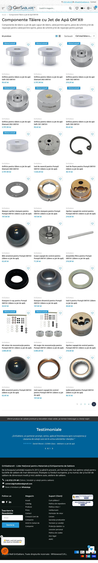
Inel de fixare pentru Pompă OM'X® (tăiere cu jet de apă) (81, 167)
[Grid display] (56, 36)
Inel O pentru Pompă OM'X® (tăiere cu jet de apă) (80, 301)
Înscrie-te (10, 528)
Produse (28, 510)
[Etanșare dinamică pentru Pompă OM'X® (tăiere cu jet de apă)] (49, 279)
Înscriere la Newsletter (7, 515)
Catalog (28, 506)
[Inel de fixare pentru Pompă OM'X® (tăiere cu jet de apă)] (81, 145)
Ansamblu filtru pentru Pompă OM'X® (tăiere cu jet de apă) (78, 257)
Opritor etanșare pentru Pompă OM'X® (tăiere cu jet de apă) (47, 212)
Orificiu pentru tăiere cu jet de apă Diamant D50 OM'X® (16, 167)
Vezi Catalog (3, 8)
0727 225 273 (67, 2)
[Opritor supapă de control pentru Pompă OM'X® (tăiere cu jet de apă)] (81, 190)
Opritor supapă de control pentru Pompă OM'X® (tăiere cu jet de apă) (81, 212)
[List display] (60, 36)
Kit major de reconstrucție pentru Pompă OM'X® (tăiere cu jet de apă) (49, 346)
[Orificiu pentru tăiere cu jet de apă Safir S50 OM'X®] (81, 100)
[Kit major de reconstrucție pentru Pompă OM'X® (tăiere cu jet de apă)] (49, 324)
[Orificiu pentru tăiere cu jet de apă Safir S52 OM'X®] (81, 56)
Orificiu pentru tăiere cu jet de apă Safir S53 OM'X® (16, 78)
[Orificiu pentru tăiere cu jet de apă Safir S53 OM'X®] (17, 56)
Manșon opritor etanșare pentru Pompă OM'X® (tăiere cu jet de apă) (17, 212)
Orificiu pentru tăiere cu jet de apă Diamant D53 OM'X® (48, 78)
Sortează (68, 36)
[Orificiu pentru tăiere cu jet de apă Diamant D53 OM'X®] (49, 56)
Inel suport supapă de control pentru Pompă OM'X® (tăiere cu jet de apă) (48, 392)
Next (94, 404)
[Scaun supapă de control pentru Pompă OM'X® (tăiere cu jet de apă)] (49, 235)
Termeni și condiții (56, 526)
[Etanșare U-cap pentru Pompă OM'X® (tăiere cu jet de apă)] (17, 279)
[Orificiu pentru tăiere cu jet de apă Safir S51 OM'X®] (49, 100)
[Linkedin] (10, 505)
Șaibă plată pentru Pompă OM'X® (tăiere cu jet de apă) (80, 391)
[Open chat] (4, 551)
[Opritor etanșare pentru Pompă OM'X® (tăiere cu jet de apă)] (49, 190)
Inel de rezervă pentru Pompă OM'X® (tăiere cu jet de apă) (46, 167)
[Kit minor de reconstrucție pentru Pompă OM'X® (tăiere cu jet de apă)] (17, 324)
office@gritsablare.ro (81, 2)
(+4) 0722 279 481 (12, 483)
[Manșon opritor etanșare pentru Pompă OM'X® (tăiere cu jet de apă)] (17, 190)
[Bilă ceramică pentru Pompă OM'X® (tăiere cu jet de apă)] (17, 235)
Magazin (29, 499)
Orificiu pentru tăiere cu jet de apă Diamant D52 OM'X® (16, 123)
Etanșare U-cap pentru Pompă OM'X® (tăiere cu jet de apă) (14, 301)
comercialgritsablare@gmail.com (18, 487)
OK (70, 8)
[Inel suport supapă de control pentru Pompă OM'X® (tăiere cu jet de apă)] (49, 369)
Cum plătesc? (54, 503)
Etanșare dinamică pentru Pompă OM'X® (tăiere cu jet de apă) (48, 301)
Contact (93, 2)
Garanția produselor (57, 523)
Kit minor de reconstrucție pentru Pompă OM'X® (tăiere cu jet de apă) (17, 346)
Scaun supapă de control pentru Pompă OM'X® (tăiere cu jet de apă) (49, 257)
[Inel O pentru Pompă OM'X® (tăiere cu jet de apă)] (81, 279)
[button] (28, 44)
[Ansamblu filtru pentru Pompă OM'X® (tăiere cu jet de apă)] (81, 235)
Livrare (51, 519)
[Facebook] (6, 505)
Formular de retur (56, 516)
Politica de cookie (56, 536)
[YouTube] (3, 505)
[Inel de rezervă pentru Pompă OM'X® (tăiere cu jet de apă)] (49, 145)
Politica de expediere (57, 506)
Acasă (4, 15)
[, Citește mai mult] (83, 8)
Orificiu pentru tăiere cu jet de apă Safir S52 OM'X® (80, 78)
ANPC (51, 542)
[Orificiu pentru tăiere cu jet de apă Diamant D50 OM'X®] (17, 145)
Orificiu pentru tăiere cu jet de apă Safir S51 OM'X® (48, 123)
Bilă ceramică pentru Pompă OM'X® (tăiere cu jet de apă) (17, 257)
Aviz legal (52, 539)
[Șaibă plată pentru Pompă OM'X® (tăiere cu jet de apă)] (81, 369)
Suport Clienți (55, 499)
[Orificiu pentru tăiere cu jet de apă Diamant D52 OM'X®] (17, 100)
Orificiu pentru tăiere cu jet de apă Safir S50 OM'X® (80, 123)
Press (27, 513)
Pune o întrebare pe (17, 490)
